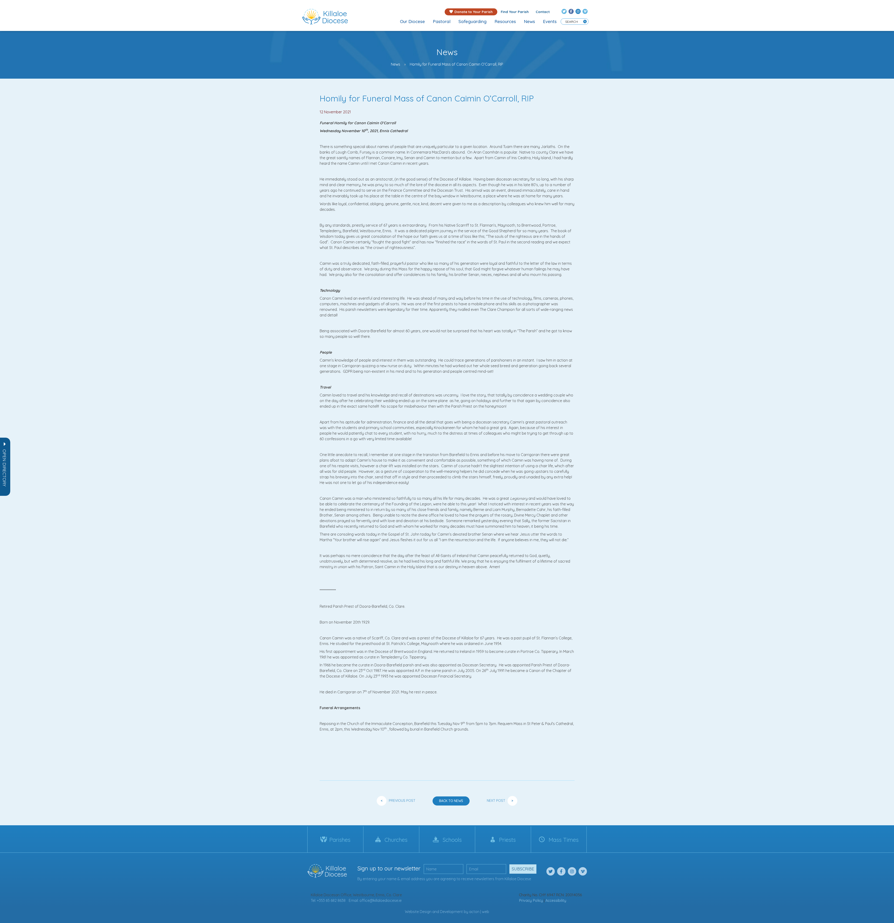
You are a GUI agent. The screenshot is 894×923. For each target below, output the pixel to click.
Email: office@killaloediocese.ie (375, 900)
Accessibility (555, 900)
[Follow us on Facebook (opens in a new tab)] (571, 11)
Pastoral (441, 21)
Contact (543, 12)
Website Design (418, 911)
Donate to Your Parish (473, 12)
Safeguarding (472, 21)
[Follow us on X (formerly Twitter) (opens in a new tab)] (564, 11)
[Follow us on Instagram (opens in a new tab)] (578, 11)
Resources (505, 21)
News (529, 21)
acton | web (479, 911)
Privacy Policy (531, 900)
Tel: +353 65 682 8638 (328, 900)
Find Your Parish (515, 12)
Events (550, 21)
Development (451, 911)
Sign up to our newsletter (388, 868)
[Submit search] (585, 21)
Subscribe (523, 869)
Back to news (451, 801)
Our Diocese (412, 21)
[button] (4, 468)
